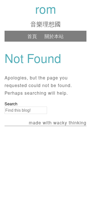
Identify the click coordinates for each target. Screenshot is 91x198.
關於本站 (54, 35)
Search (11, 104)
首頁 (32, 35)
